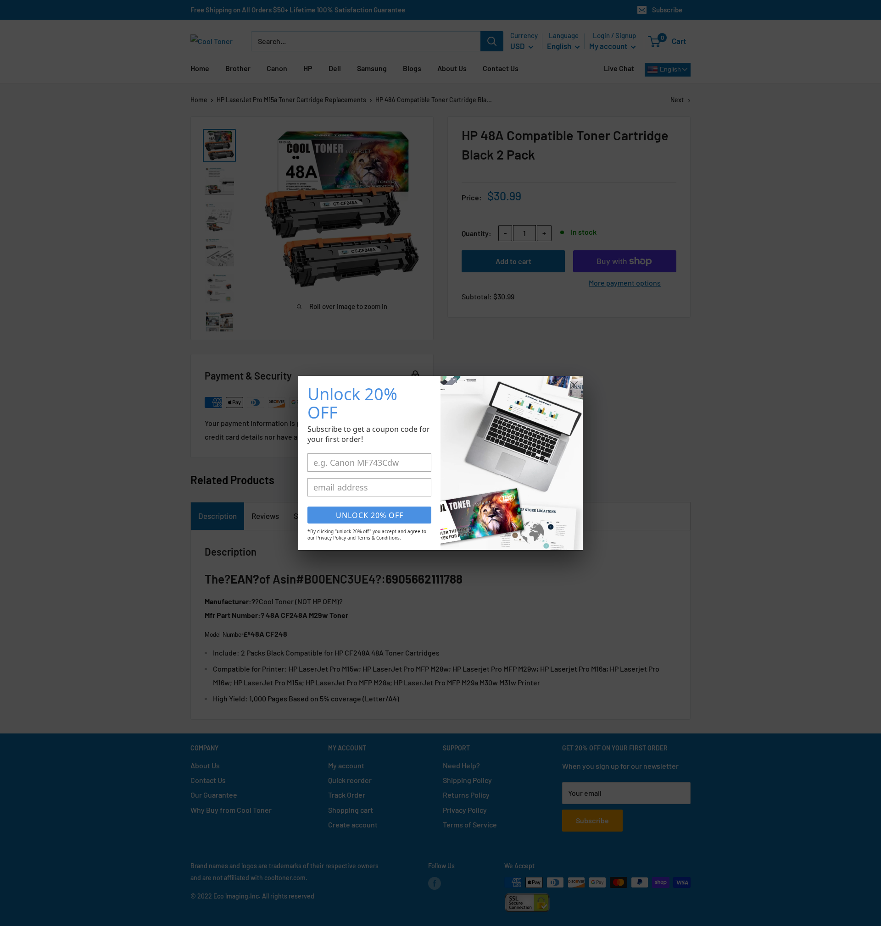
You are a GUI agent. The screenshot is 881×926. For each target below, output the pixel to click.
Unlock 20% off (369, 515)
